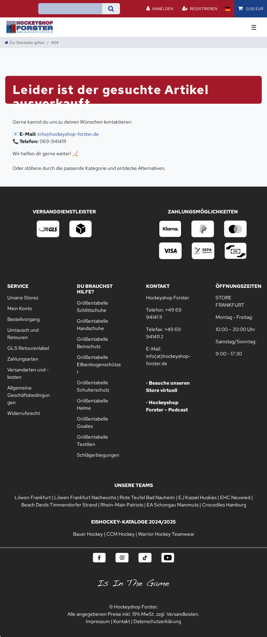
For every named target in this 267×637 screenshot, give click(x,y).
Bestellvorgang (23, 319)
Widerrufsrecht (23, 413)
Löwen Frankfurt (33, 497)
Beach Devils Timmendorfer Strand (59, 505)
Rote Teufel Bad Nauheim (147, 497)
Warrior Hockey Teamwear (166, 534)
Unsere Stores (22, 297)
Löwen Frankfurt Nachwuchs (85, 497)
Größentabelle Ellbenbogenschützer (99, 364)
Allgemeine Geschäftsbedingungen (28, 395)
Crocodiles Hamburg (224, 505)
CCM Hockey (120, 534)
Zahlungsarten (22, 359)
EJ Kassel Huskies (197, 497)
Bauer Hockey (88, 534)
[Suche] (111, 8)
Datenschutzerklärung (157, 621)
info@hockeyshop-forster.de (68, 134)
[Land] (227, 8)
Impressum (98, 621)
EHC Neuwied (235, 497)
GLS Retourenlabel (28, 348)
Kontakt (121, 621)
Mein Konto (19, 308)
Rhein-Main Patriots (121, 505)
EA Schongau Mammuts (173, 505)
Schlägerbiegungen (98, 455)
